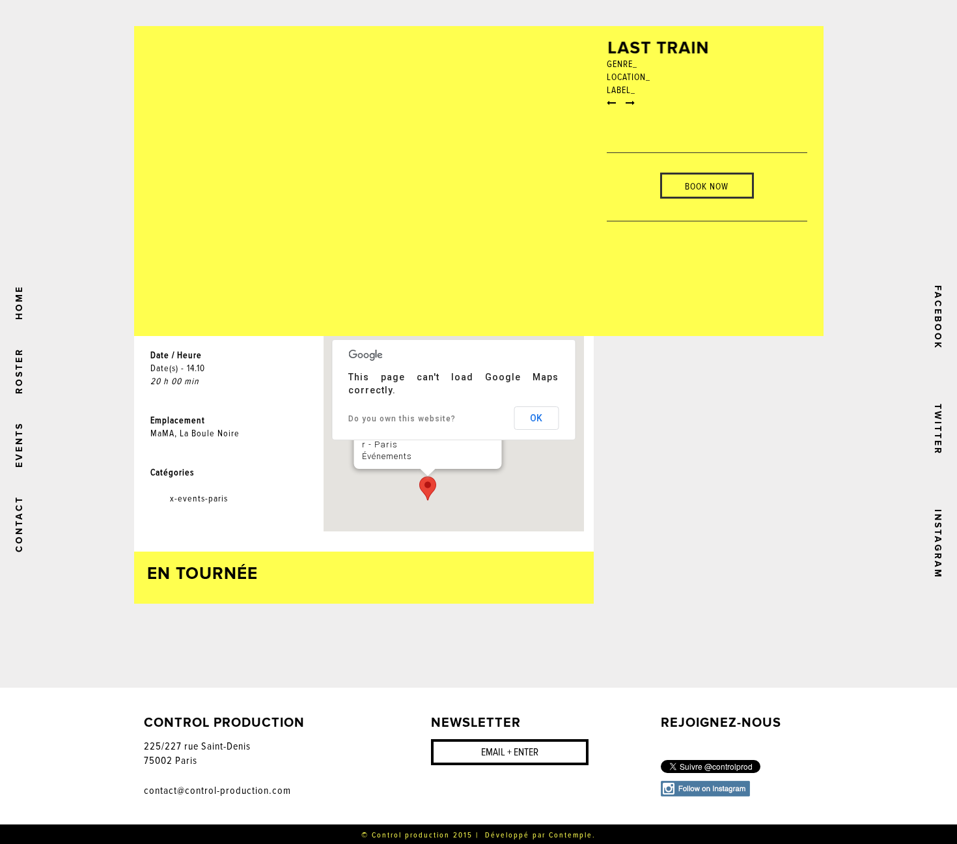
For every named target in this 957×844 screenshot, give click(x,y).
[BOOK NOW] (707, 166)
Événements (386, 456)
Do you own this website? (402, 418)
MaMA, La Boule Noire (195, 433)
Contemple (570, 835)
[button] (427, 488)
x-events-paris (199, 498)
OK (536, 418)
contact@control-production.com (217, 790)
